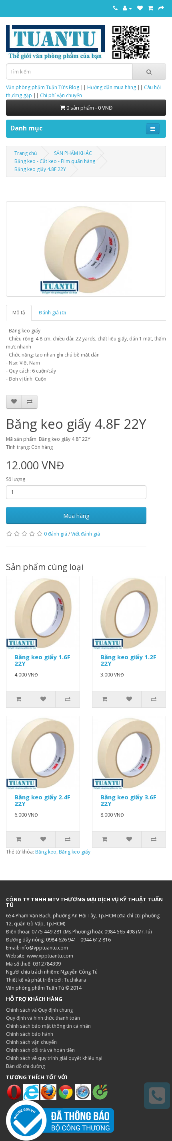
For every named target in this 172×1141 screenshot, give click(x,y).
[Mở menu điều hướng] (153, 128)
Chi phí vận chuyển (61, 95)
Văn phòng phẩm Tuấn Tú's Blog (42, 87)
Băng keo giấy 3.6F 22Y (128, 800)
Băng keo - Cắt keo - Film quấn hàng (54, 161)
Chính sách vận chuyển (31, 1042)
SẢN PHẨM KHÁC (73, 153)
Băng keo (45, 851)
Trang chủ (25, 153)
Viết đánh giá (85, 533)
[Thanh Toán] (161, 8)
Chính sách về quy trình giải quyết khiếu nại (54, 1058)
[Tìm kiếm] (149, 71)
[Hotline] (115, 8)
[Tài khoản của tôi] (127, 8)
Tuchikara (75, 979)
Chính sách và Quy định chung (39, 1010)
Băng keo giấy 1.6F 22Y (42, 660)
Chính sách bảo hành (29, 1034)
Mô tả (18, 312)
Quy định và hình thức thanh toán (43, 1018)
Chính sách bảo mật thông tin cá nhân (48, 1026)
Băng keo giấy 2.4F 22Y (42, 800)
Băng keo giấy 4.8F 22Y (40, 169)
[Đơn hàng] (150, 8)
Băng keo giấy (74, 851)
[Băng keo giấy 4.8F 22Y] (86, 249)
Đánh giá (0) (52, 312)
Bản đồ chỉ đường (25, 1066)
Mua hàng (76, 515)
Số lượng (15, 479)
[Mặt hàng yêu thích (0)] (140, 8)
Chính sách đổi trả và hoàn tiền (40, 1050)
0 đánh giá (55, 533)
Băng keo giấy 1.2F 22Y (128, 660)
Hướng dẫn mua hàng (111, 87)
